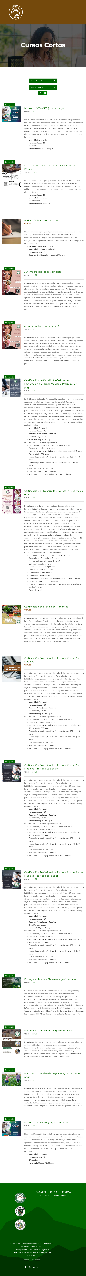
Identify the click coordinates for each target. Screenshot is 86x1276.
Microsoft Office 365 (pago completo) (46, 1122)
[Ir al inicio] (16, 12)
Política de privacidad (31, 1260)
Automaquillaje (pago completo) (43, 271)
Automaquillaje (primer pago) (41, 326)
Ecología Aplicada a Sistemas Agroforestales (50, 979)
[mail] (33, 1267)
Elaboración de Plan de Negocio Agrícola (48, 1030)
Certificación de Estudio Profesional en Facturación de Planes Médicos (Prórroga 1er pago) (50, 384)
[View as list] (45, 93)
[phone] (38, 1267)
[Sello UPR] (20, 1220)
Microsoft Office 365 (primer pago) (44, 108)
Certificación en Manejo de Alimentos (46, 606)
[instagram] (29, 1267)
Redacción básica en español (41, 220)
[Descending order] (54, 81)
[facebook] (25, 1267)
